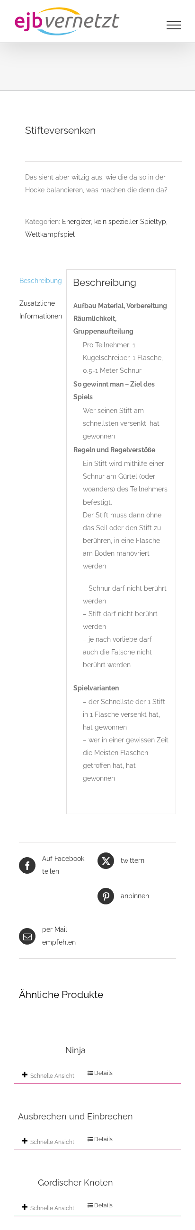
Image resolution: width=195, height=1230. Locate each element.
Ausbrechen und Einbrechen (75, 1116)
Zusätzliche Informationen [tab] (39, 310)
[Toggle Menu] (174, 25)
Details (103, 1073)
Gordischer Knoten (75, 1182)
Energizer (76, 221)
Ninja (75, 1050)
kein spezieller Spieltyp (130, 221)
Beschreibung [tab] (39, 280)
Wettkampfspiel (50, 234)
